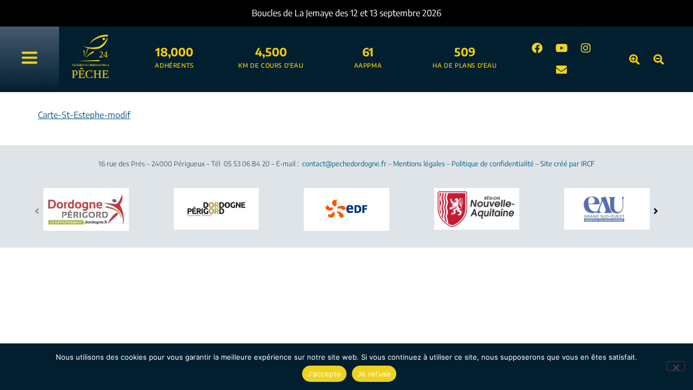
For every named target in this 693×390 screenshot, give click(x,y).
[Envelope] (561, 70)
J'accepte (324, 373)
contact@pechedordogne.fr (344, 163)
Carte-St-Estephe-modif (84, 114)
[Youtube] (561, 48)
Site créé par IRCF (567, 163)
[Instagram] (586, 48)
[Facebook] (537, 48)
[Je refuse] (675, 366)
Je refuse (374, 373)
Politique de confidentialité (493, 163)
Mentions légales (419, 163)
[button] (656, 211)
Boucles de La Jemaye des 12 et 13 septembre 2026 (346, 13)
